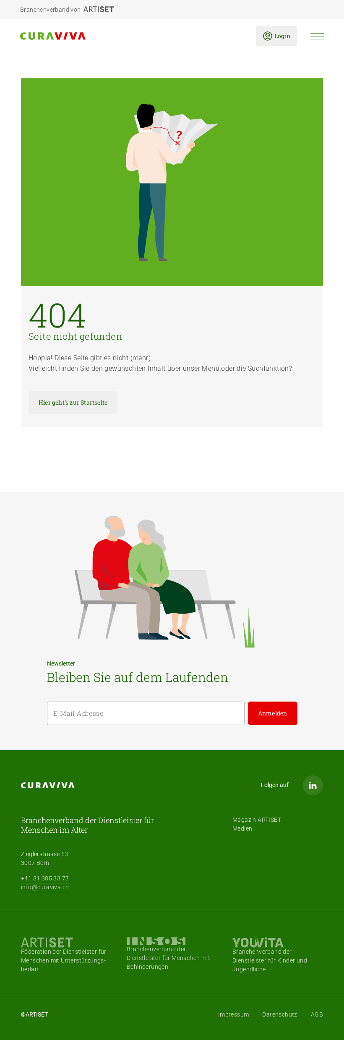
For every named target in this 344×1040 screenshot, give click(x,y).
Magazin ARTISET (256, 819)
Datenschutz (279, 1014)
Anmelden (272, 713)
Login (282, 36)
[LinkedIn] (313, 785)
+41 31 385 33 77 (45, 878)
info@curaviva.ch (45, 887)
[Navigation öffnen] (317, 36)
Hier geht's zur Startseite (73, 402)
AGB (317, 1014)
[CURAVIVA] (131, 36)
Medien (242, 828)
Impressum (233, 1014)
